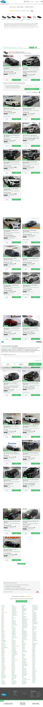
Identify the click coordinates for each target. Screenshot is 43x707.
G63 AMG (23, 651)
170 (2, 609)
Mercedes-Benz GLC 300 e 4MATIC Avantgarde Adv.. (11, 189)
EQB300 (23, 609)
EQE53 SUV (24, 627)
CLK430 (13, 634)
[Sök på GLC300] (19, 16)
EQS (23, 629)
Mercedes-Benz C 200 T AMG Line (11, 452)
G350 (23, 645)
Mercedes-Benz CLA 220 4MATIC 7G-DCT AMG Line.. (30, 426)
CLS (12, 638)
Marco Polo (34, 643)
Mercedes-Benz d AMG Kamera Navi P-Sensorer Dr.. (11, 68)
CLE (12, 619)
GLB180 (23, 668)
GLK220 (33, 627)
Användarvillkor (39, 695)
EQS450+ (23, 633)
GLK (33, 624)
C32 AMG (3, 669)
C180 (2, 659)
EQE (22, 615)
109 (2, 605)
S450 (33, 662)
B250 (2, 655)
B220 (2, 654)
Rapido (33, 650)
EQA (12, 679)
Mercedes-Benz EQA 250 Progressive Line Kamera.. (31, 453)
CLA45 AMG (14, 615)
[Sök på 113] (34, 16)
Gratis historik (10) (30, 264)
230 (2, 615)
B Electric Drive (4, 647)
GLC (23, 676)
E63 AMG (13, 676)
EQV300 (23, 643)
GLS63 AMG (34, 640)
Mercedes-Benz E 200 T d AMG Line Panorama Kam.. (11, 426)
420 (2, 623)
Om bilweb (38, 692)
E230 (13, 661)
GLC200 (23, 677)
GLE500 (33, 620)
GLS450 (33, 634)
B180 (2, 651)
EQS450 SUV (24, 631)
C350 (2, 672)
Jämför (7, 79)
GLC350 (23, 683)
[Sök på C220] (39, 16)
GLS (33, 630)
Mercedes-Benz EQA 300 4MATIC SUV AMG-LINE (31, 259)
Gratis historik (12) (11, 238)
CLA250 (28, 19)
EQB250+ (23, 608)
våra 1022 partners (8, 347)
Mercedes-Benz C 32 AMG (9, 108)
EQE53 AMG (24, 626)
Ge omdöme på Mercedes (21, 601)
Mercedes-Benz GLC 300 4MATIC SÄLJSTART (11, 383)
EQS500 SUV (24, 634)
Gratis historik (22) (30, 114)
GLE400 (33, 616)
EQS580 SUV (24, 638)
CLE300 (13, 623)
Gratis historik (10, 390)
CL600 (2, 682)
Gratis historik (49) (11, 264)
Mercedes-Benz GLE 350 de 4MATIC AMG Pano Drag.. (11, 480)
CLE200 (13, 620)
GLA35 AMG (24, 664)
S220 (33, 652)
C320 (2, 671)
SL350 (33, 679)
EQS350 (23, 630)
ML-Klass (34, 644)
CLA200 (13, 608)
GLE (33, 610)
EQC (23, 612)
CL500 (2, 680)
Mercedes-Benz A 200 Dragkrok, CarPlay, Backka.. (30, 231)
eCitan (13, 678)
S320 (33, 657)
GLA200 (23, 659)
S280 (33, 654)
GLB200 (23, 669)
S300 (33, 655)
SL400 (33, 682)
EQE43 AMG (24, 622)
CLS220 (13, 640)
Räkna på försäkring (26, 77)
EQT (23, 640)
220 (2, 613)
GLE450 (33, 619)
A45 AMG (3, 641)
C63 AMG (3, 676)
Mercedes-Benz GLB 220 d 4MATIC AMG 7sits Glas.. (30, 162)
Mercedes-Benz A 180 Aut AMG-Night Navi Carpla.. (31, 68)
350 (2, 620)
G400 (23, 647)
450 (2, 624)
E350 (13, 669)
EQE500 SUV (24, 624)
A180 (2, 634)
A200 (2, 636)
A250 (2, 638)
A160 (2, 631)
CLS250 (13, 641)
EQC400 (23, 613)
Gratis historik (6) (11, 113)
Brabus (2, 657)
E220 (8, 19)
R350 (33, 648)
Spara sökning (32, 47)
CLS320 (13, 644)
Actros (2, 643)
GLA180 (23, 658)
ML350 (33, 645)
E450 (13, 672)
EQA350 (23, 605)
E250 (13, 664)
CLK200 (13, 627)
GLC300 (17, 19)
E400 (13, 671)
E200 (13, 658)
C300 (13, 19)
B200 (2, 652)
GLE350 (33, 615)
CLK (12, 626)
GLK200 (33, 626)
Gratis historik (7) (30, 291)
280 (2, 617)
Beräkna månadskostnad (15, 69)
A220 (2, 637)
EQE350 (23, 617)
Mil (20, 47)
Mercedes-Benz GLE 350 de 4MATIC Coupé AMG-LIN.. (30, 286)
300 (2, 619)
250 (2, 616)
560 (2, 627)
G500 (23, 648)
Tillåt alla (35, 364)
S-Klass (33, 651)
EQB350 (23, 610)
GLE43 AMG (34, 617)
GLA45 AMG (24, 665)
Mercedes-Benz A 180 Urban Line (30, 135)
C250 (2, 665)
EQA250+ (13, 682)
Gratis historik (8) (11, 292)
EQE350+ (23, 620)
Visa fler (21, 20)
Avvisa (8, 364)
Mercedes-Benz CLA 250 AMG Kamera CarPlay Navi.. (12, 328)
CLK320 (13, 633)
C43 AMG (3, 675)
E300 (3, 19)
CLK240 (13, 630)
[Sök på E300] (4, 16)
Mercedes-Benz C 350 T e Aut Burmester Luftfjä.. (10, 550)
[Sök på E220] (9, 16)
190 (2, 610)
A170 (2, 633)
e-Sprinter (13, 654)
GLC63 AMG (34, 609)
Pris (18, 47)
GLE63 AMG (34, 623)
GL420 (23, 655)
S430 (33, 661)
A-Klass (2, 630)
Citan (23, 19)
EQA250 (13, 680)
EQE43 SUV (24, 623)
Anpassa (21, 364)
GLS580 (33, 637)
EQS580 (23, 637)
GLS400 (33, 633)
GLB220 (23, 671)
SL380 (33, 680)
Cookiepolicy (32, 695)
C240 (2, 664)
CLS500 (13, 650)
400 (2, 622)
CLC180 (13, 617)
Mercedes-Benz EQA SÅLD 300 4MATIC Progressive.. (31, 383)
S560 (33, 666)
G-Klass (23, 644)
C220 (38, 19)
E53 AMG (13, 675)
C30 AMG (3, 666)
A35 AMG (3, 640)
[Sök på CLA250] (29, 16)
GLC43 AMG (34, 606)
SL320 (33, 677)
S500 (33, 664)
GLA (23, 657)
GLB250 (23, 672)
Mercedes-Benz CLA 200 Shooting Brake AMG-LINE (11, 286)
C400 (2, 673)
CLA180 (13, 606)
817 (2, 629)
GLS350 (33, 631)
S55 (33, 665)
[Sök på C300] (14, 16)
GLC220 (23, 679)
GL (22, 652)
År (21, 47)
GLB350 (23, 675)
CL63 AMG (3, 683)
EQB (23, 606)
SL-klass (33, 673)
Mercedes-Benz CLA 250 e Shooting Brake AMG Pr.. (11, 162)
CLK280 (13, 631)
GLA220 (23, 661)
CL (1, 679)
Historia (31, 697)
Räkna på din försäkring (8, 591)
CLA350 (13, 613)
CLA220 (13, 609)
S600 (33, 669)
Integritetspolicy (32, 696)
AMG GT (2, 644)
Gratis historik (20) (11, 334)
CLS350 (13, 645)
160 (2, 608)
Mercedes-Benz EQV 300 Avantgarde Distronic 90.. (31, 480)
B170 (2, 650)
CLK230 (13, 629)
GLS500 (33, 636)
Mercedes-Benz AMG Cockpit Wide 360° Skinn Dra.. (30, 328)
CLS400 (13, 647)
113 (33, 19)
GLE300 (33, 613)
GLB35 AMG (24, 673)
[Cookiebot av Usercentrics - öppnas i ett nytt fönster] (37, 342)
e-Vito (13, 655)
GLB (22, 666)
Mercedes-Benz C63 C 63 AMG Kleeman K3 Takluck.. (10, 259)
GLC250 (23, 680)
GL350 (23, 654)
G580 (23, 650)
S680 (33, 672)
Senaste (8, 47)
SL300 (33, 676)
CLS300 (13, 643)
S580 (33, 668)
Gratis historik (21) (30, 75)
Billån (37, 697)
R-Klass (33, 647)
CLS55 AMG (14, 652)
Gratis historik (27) (11, 141)
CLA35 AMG (14, 612)
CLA (12, 605)
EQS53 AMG (24, 636)
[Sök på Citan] (24, 16)
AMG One (3, 645)
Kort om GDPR (38, 696)
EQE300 (23, 616)
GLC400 (33, 605)
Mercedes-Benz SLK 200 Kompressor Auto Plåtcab (11, 135)
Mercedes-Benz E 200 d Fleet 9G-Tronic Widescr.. (11, 231)
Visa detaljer (37, 360)
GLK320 (33, 629)
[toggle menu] (42, 2)
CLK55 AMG (14, 637)
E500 (13, 673)
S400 (33, 659)
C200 (2, 661)
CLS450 (13, 648)
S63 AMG (34, 671)
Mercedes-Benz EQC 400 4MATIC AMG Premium (12, 522)
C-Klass (2, 658)
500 (2, 626)
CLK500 (13, 636)
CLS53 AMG (14, 651)
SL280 (33, 675)
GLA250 (23, 662)
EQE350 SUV (24, 619)
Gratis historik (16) (30, 140)
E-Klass (13, 657)
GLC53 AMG (34, 608)
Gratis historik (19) (11, 74)
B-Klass (2, 648)
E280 (13, 665)
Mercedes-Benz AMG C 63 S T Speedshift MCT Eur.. (29, 109)
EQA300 (13, 683)
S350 (33, 658)
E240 (13, 662)
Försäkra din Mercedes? (25, 10)
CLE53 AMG (14, 624)
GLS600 (33, 638)
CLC (12, 616)
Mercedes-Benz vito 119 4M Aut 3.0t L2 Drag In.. (30, 522)
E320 (13, 668)
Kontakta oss (32, 692)
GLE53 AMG (34, 622)
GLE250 (33, 612)
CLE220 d (13, 622)
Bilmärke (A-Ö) (14, 47)
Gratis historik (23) (11, 432)
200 (2, 612)
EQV (23, 641)
